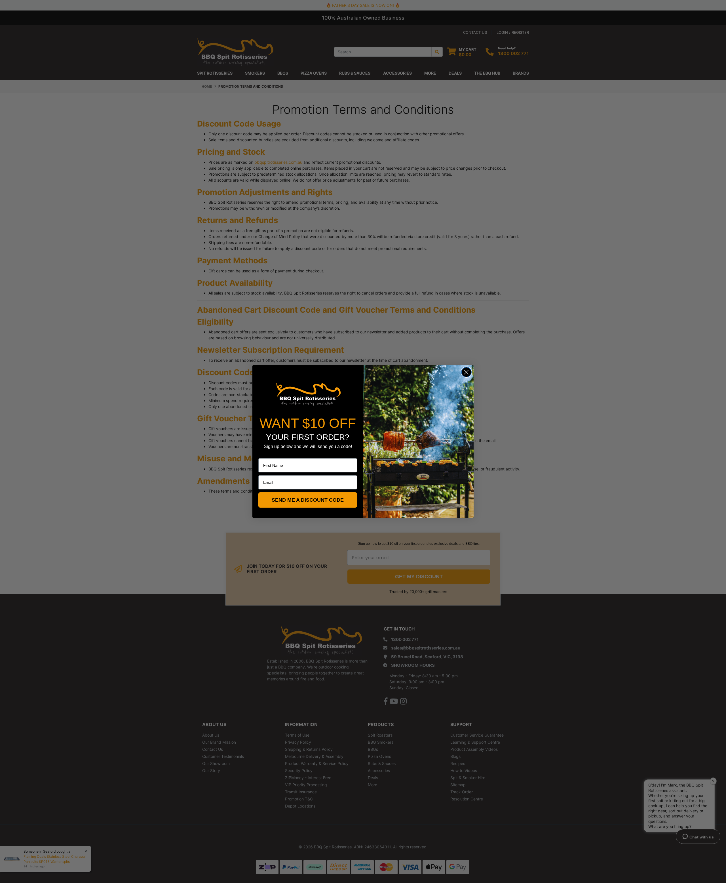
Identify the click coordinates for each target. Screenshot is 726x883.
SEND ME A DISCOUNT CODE (308, 500)
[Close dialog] (466, 372)
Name (263, 454)
